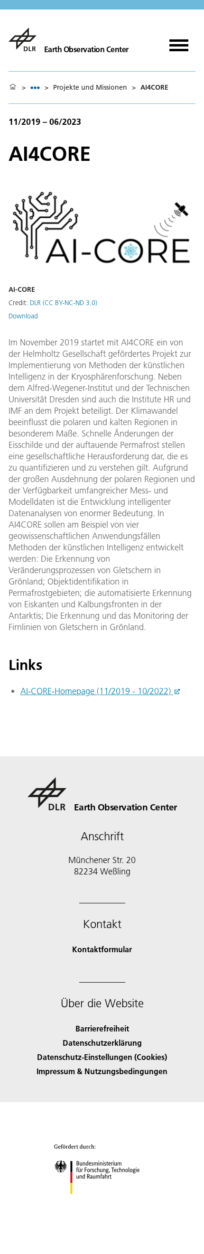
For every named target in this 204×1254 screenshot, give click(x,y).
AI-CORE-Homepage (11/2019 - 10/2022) (96, 691)
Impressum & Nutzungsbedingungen (102, 1071)
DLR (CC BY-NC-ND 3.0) (63, 302)
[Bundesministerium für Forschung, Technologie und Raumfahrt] (102, 1203)
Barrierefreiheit (102, 1028)
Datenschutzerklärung (102, 1043)
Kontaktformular (102, 949)
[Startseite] (13, 87)
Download (23, 316)
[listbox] (35, 87)
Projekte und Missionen (90, 87)
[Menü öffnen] (178, 42)
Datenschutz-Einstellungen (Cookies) (102, 1057)
